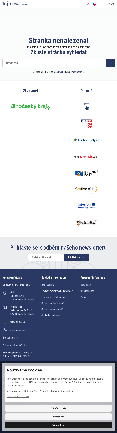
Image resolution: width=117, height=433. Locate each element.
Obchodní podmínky (50, 315)
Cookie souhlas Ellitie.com (18, 396)
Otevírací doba (87, 291)
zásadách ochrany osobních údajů (56, 391)
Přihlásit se (74, 257)
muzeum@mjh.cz (18, 330)
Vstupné (84, 297)
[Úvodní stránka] (14, 3)
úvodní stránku (77, 72)
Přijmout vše (58, 425)
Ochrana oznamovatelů (52, 309)
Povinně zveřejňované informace (57, 291)
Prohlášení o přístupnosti (53, 297)
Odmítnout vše (58, 408)
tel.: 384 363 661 (18, 321)
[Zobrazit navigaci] (109, 4)
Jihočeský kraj (48, 284)
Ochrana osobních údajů (52, 303)
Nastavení (58, 416)
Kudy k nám (85, 284)
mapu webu (59, 72)
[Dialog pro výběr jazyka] (96, 4)
